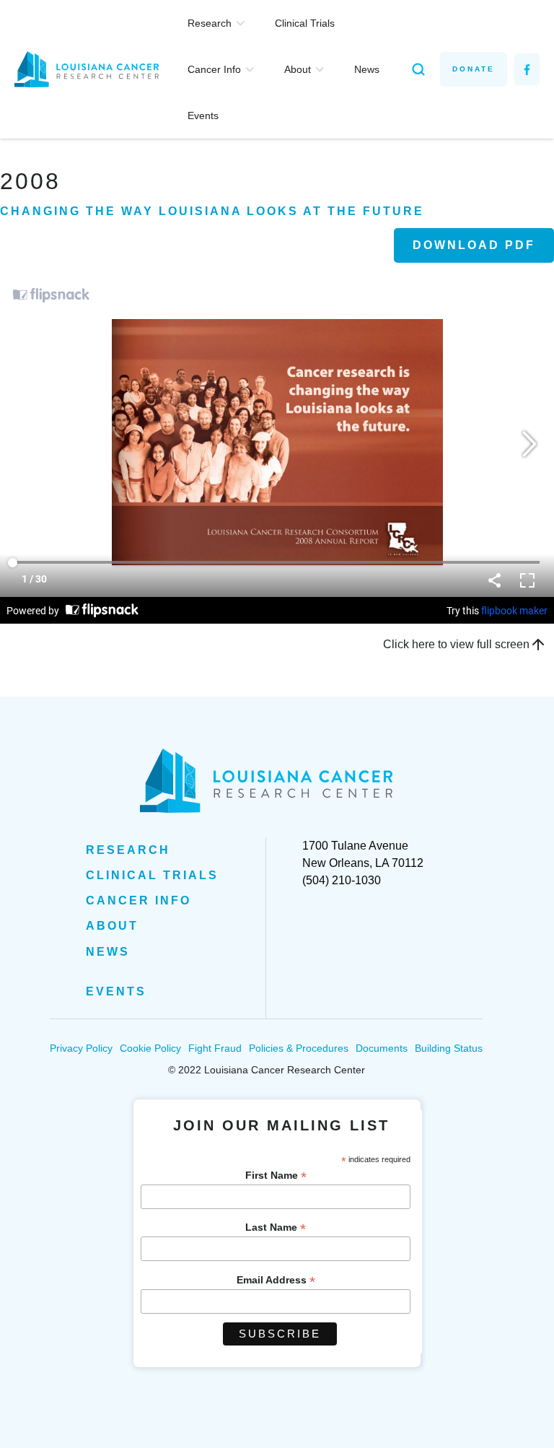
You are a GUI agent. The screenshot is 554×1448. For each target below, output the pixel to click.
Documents (382, 1048)
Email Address (276, 1280)
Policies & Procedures (298, 1048)
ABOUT (112, 926)
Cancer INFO (138, 900)
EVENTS (116, 991)
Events (203, 115)
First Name (276, 1175)
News (366, 69)
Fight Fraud (215, 1048)
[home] (93, 69)
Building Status (449, 1048)
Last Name (275, 1227)
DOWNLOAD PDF (474, 245)
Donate (473, 69)
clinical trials (152, 875)
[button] (216, 23)
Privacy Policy (81, 1048)
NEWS (108, 952)
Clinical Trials (305, 23)
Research (128, 850)
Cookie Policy (150, 1048)
